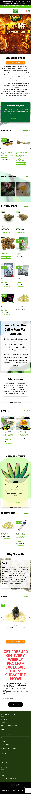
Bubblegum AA (4, 228)
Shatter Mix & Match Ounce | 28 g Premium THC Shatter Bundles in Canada (23, 435)
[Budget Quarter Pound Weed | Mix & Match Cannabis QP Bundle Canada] (8, 423)
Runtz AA (18, 228)
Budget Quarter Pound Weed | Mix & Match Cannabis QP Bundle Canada (7, 435)
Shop (27, 177)
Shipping (3, 738)
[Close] (22, 790)
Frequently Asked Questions (9, 725)
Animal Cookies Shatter (22, 308)
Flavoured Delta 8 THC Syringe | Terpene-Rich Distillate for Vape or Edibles (22, 537)
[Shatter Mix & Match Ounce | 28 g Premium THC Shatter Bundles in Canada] (23, 423)
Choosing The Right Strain (8, 778)
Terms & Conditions (6, 735)
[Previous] (1, 534)
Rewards (3, 754)
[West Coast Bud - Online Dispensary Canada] (15, 11)
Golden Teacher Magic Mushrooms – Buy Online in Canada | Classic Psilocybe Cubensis (23, 154)
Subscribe (16, 704)
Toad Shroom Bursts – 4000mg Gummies (21, 254)
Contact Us (4, 722)
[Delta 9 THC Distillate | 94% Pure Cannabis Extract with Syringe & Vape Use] (8, 143)
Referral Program (6, 760)
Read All (26, 596)
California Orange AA (6, 253)
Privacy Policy (5, 741)
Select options (6, 162)
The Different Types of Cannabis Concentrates (15, 627)
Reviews (3, 775)
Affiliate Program (6, 763)
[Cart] (29, 11)
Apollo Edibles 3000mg (6, 280)
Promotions (4, 757)
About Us (4, 719)
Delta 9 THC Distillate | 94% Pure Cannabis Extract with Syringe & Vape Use (7, 154)
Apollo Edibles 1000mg (6, 308)
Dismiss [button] (24, 3)
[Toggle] (18, 98)
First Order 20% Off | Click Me (11, 790)
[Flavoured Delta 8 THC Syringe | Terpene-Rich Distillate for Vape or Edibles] (23, 525)
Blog (2, 772)
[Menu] (2, 11)
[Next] (28, 31)
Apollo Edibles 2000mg (22, 280)
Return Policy (5, 744)
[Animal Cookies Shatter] (8, 525)
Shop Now (25, 130)
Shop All (26, 206)
